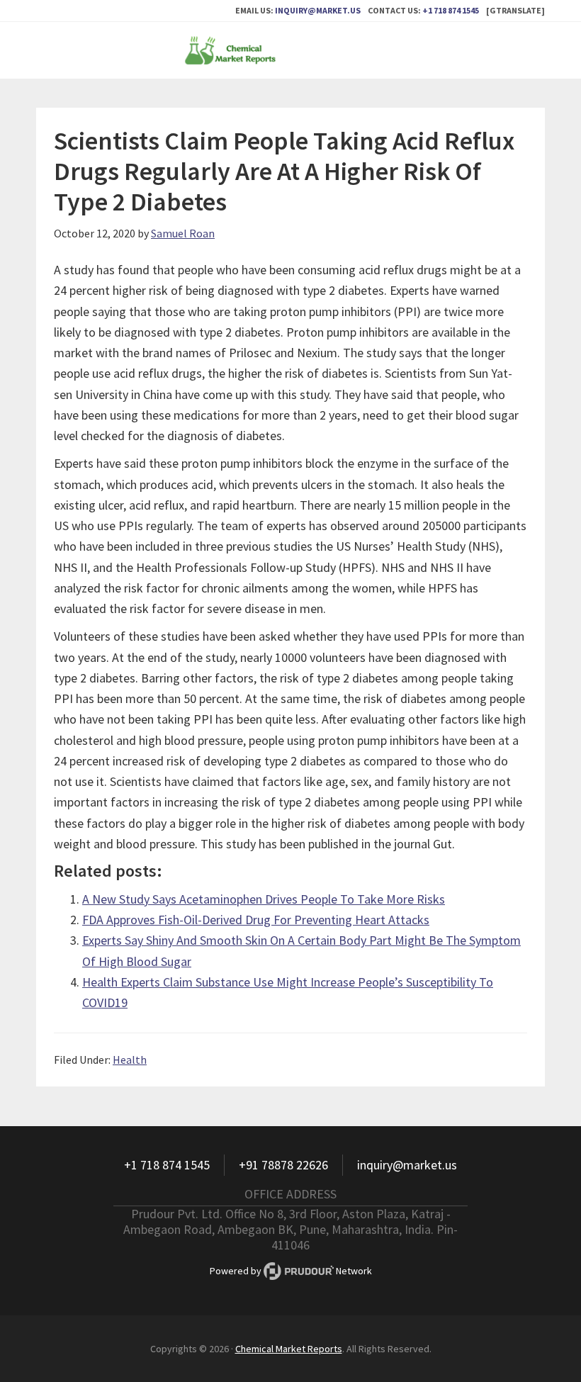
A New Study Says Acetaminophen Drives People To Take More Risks (263, 899)
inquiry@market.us (318, 10)
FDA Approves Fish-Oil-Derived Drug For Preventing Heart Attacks (255, 919)
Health (130, 1059)
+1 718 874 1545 (450, 10)
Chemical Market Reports (290, 50)
